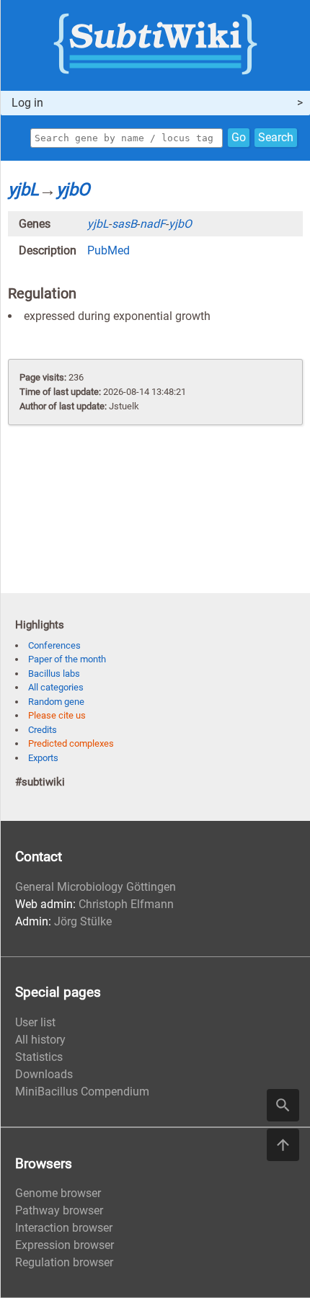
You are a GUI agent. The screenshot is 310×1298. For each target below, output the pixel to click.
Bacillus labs (54, 673)
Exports (43, 757)
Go (238, 137)
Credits (42, 729)
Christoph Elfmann (126, 904)
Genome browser (58, 1193)
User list (35, 1022)
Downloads (44, 1074)
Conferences (54, 645)
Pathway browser (59, 1210)
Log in (27, 103)
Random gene (56, 701)
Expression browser (64, 1245)
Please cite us (57, 715)
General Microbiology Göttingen (95, 887)
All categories (56, 687)
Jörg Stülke (83, 921)
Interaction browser (63, 1228)
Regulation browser (64, 1262)
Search (275, 137)
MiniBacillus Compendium (82, 1091)
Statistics (39, 1057)
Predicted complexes (71, 743)
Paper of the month (67, 659)
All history (40, 1039)
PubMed (108, 250)
